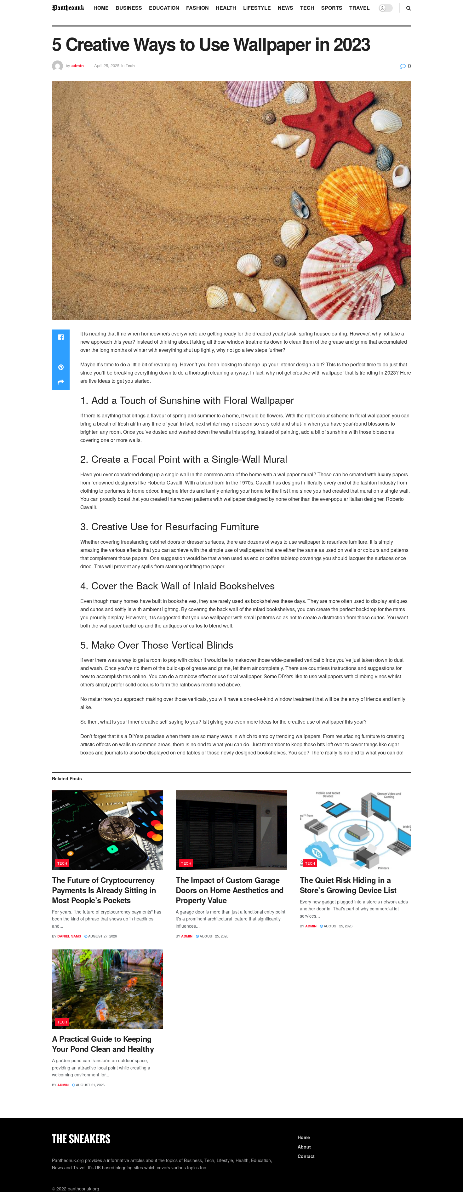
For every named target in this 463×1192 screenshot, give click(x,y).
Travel (359, 7)
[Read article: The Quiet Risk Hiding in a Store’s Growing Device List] (355, 830)
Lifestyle (257, 7)
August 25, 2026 (213, 935)
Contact (306, 1156)
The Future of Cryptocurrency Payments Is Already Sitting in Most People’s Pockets (104, 889)
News (285, 7)
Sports (331, 7)
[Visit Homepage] (68, 8)
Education (164, 7)
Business (129, 7)
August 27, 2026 (102, 935)
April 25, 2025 (106, 65)
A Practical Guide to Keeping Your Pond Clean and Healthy (103, 1043)
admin (77, 65)
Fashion (197, 7)
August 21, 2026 (90, 1084)
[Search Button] (408, 8)
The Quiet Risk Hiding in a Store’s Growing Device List (348, 884)
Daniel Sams (69, 936)
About (304, 1146)
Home (101, 7)
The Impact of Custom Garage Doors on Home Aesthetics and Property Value (230, 889)
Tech (307, 7)
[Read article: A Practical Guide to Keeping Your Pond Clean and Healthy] (107, 989)
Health (226, 7)
